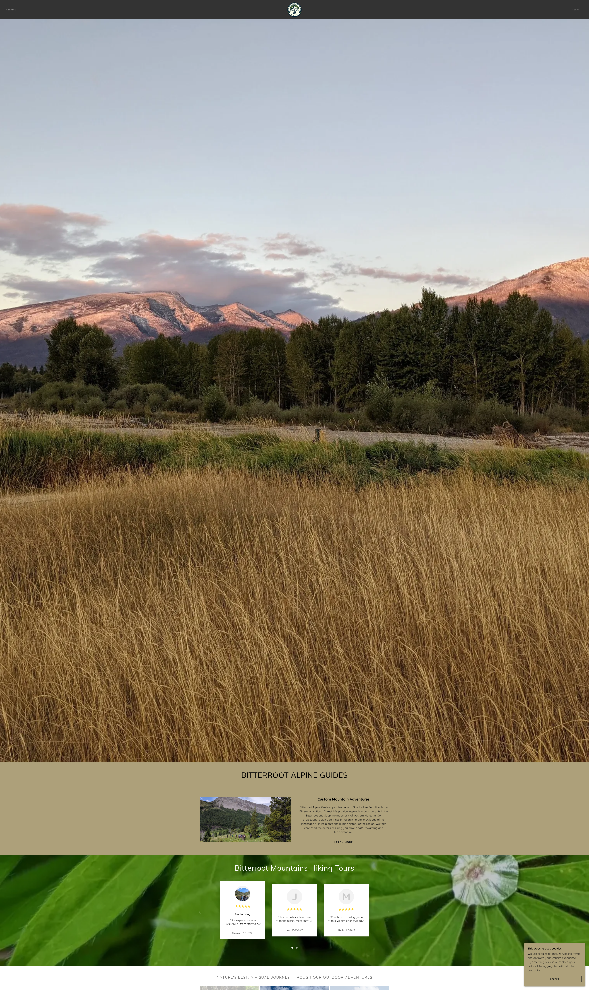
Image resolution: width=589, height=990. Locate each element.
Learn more (343, 842)
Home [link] (12, 9)
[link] (294, 9)
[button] (576, 10)
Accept (555, 979)
